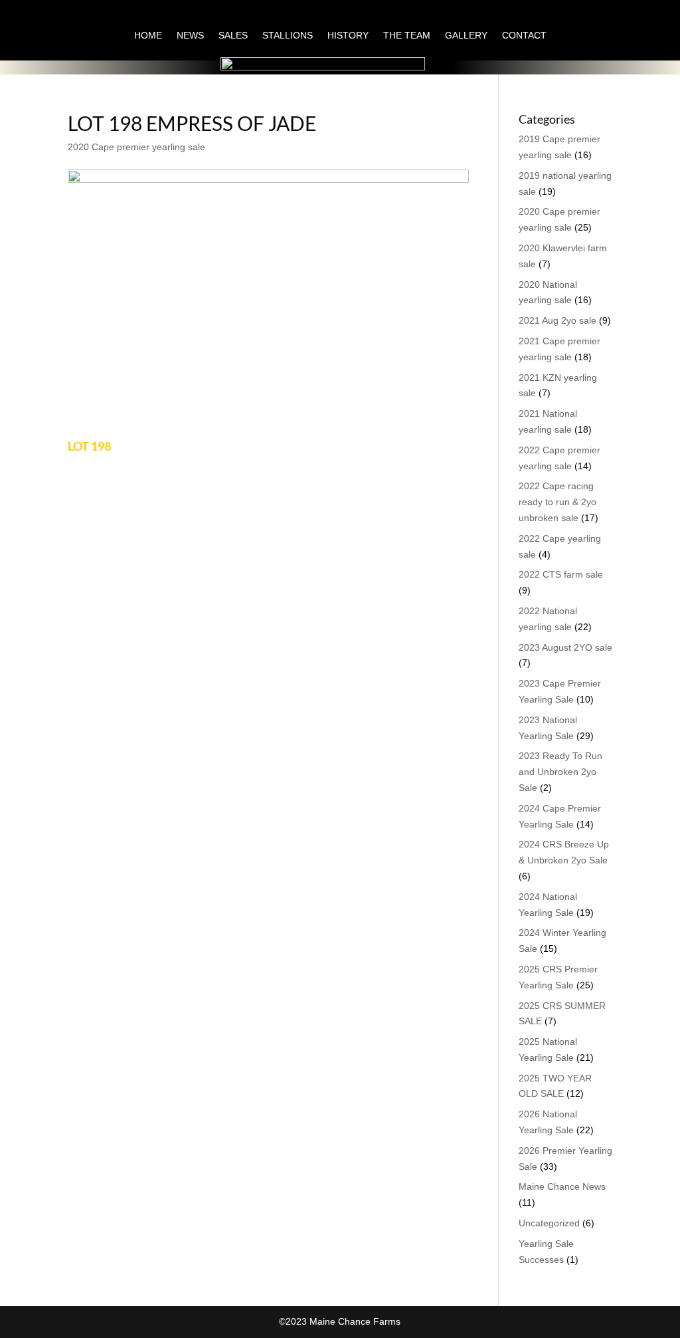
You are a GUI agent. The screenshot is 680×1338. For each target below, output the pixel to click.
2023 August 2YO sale (565, 647)
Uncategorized (549, 1223)
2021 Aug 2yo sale (557, 320)
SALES (233, 35)
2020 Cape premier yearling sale (136, 147)
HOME (148, 35)
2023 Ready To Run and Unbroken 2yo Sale (560, 771)
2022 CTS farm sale (561, 574)
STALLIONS (287, 35)
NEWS (190, 35)
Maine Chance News (562, 1186)
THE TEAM (406, 35)
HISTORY (348, 35)
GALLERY (466, 35)
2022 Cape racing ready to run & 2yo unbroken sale (557, 502)
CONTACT (524, 35)
